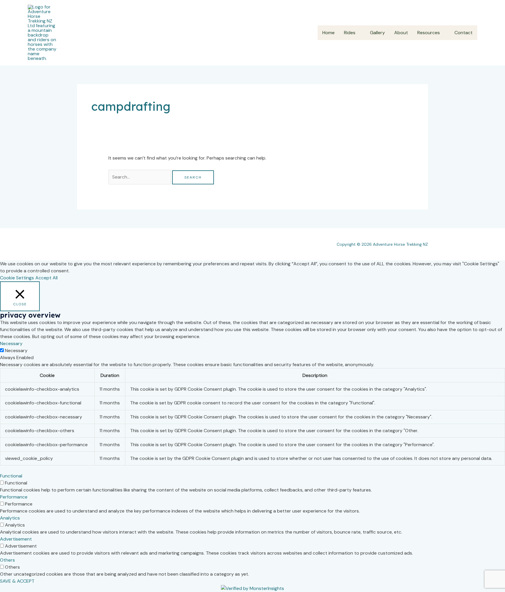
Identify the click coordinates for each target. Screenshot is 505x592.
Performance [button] (13, 497)
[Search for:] (140, 177)
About (401, 33)
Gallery (377, 33)
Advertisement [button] (16, 539)
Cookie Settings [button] (17, 278)
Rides (349, 33)
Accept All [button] (46, 278)
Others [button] (7, 560)
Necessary (16, 350)
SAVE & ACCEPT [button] (17, 581)
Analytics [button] (10, 518)
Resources (428, 33)
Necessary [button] (11, 343)
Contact (463, 33)
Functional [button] (11, 476)
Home (328, 33)
